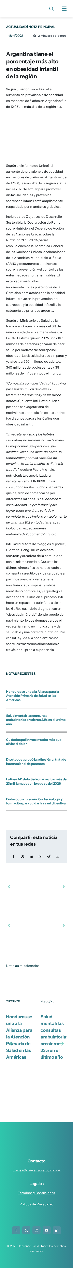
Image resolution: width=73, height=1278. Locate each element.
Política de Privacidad (36, 1204)
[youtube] (47, 1230)
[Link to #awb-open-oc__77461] (64, 8)
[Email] (57, 856)
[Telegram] (49, 856)
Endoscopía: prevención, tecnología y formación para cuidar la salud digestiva (36, 801)
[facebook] (16, 1230)
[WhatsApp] (40, 856)
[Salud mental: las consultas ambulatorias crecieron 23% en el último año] (54, 981)
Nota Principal (42, 27)
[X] (22, 856)
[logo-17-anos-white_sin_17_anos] (38, 1134)
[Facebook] (13, 856)
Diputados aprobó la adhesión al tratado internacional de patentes (36, 761)
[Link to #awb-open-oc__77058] (51, 8)
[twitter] (26, 1230)
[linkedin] (57, 1230)
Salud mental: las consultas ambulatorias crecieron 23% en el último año (36, 720)
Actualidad (16, 27)
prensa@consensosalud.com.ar (37, 1170)
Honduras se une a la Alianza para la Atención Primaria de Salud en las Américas (32, 695)
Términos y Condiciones (36, 1193)
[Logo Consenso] (20, 6)
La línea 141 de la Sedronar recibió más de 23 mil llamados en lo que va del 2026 (36, 781)
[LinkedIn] (31, 856)
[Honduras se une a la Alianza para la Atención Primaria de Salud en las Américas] (19, 981)
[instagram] (36, 1230)
